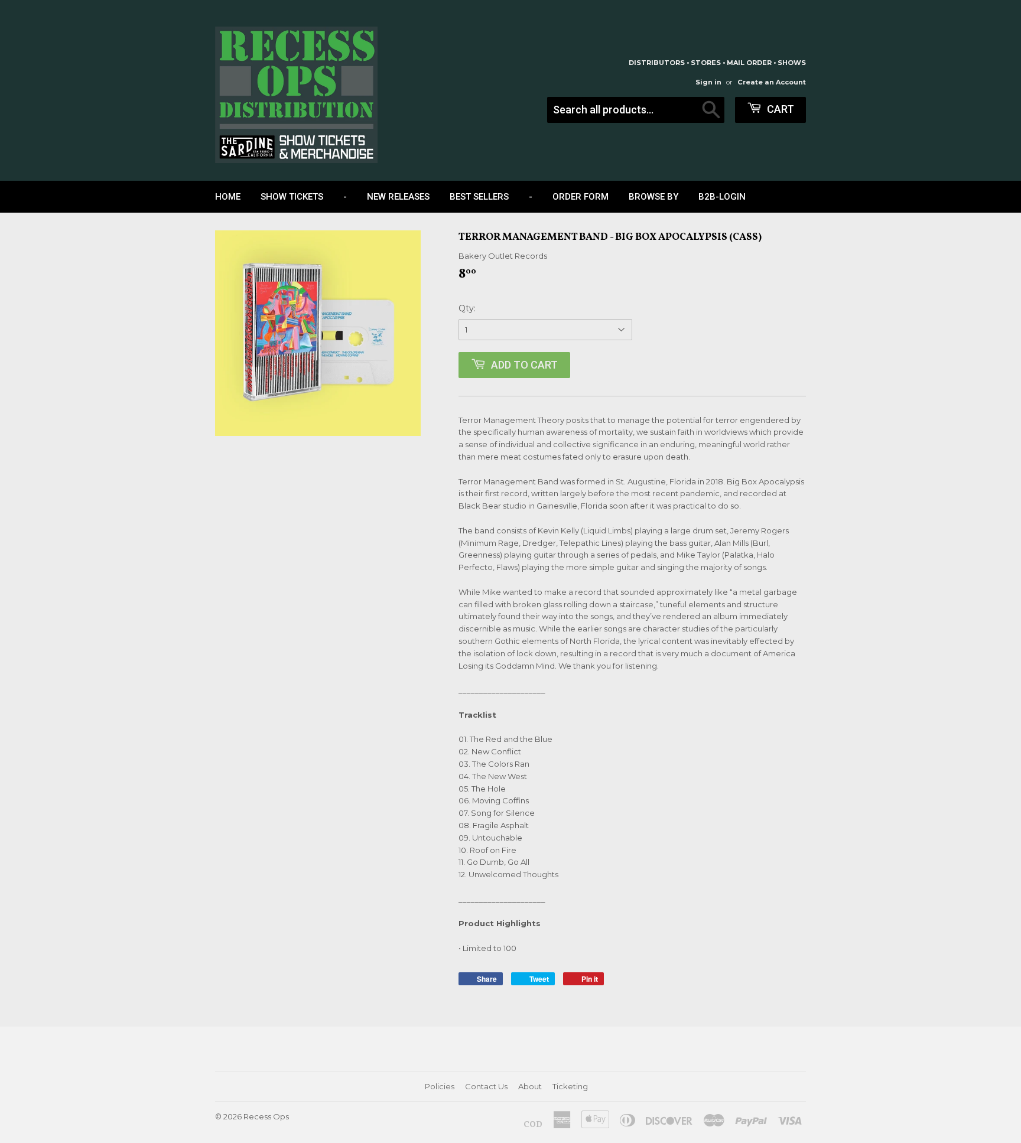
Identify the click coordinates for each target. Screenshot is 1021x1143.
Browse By (653, 196)
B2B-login (722, 196)
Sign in (708, 82)
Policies (439, 1086)
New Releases (398, 196)
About (530, 1086)
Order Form (580, 196)
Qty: (467, 308)
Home (227, 196)
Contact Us (486, 1086)
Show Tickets (292, 196)
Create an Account (771, 82)
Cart (779, 109)
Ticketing (570, 1086)
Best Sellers (479, 196)
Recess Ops (266, 1116)
